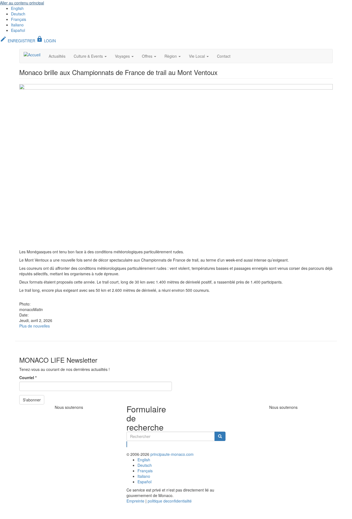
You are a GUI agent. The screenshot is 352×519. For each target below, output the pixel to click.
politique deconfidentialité (170, 501)
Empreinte (135, 501)
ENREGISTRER (17, 40)
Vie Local (197, 56)
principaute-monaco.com (172, 454)
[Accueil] (34, 54)
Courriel (28, 377)
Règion (171, 56)
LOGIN (46, 40)
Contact (223, 56)
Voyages (123, 56)
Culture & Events (89, 56)
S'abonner (32, 400)
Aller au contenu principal (22, 2)
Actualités (57, 56)
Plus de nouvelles (34, 326)
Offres (147, 56)
